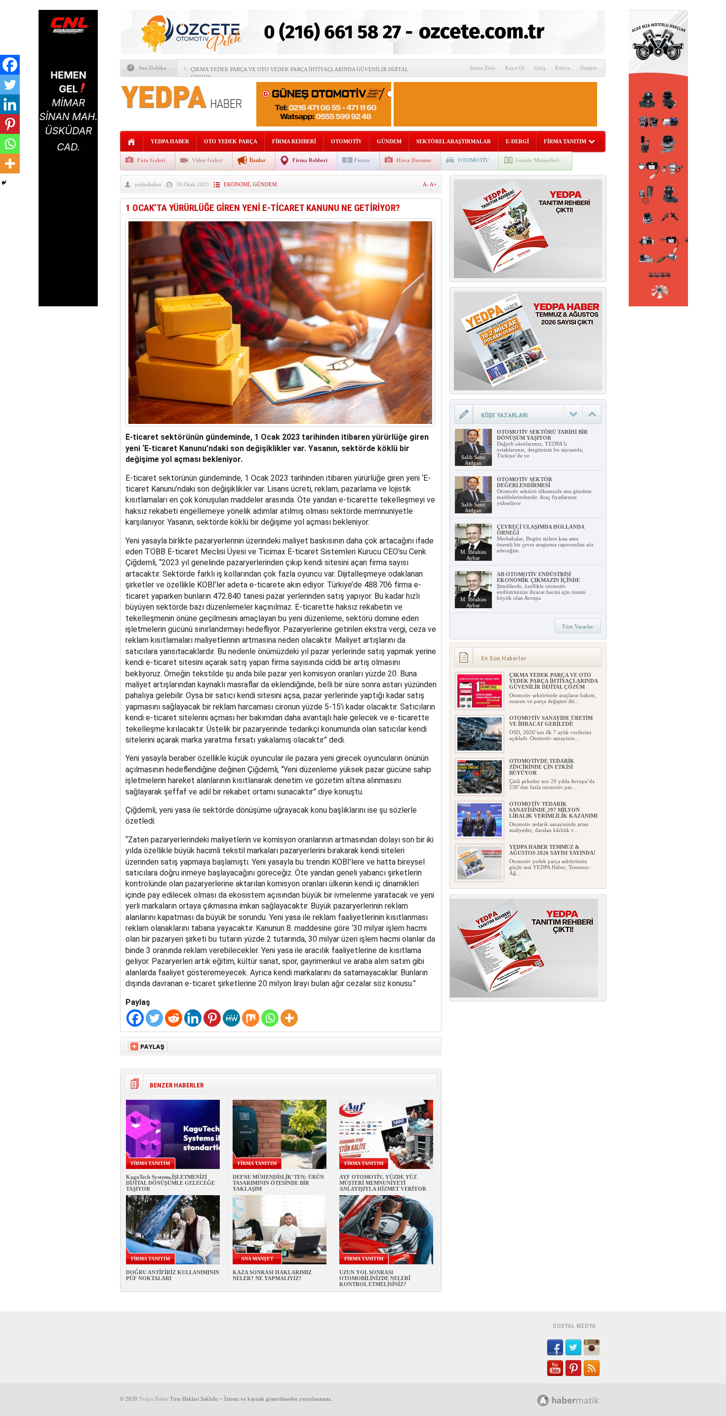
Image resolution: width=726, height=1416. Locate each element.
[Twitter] (154, 1018)
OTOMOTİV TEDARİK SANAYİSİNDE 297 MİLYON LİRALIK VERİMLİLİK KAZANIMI (553, 810)
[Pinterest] (212, 1018)
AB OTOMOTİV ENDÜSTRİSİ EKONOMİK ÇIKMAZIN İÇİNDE (538, 577)
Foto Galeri (151, 160)
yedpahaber (148, 184)
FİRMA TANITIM (565, 141)
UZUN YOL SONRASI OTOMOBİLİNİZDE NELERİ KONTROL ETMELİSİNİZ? (374, 1278)
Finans (362, 160)
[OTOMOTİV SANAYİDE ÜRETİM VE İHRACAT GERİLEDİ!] (479, 748)
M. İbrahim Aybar (473, 555)
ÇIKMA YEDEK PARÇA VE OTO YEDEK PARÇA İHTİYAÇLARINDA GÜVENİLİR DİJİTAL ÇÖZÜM (553, 681)
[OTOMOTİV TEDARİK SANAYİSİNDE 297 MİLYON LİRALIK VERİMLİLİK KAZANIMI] (479, 834)
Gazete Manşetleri (537, 160)
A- (426, 184)
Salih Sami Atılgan (473, 460)
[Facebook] (135, 1018)
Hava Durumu (414, 160)
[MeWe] (231, 1018)
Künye (562, 68)
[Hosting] (543, 1400)
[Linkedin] (193, 1018)
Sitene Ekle (482, 68)
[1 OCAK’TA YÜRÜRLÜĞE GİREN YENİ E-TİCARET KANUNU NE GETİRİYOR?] (280, 429)
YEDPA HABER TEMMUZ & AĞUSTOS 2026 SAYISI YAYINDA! (552, 850)
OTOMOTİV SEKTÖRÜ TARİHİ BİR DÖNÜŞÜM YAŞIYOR (542, 435)
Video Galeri (207, 160)
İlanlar (257, 160)
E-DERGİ (517, 141)
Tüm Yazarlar (577, 626)
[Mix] (250, 1018)
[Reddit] (173, 1018)
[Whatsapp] (270, 1018)
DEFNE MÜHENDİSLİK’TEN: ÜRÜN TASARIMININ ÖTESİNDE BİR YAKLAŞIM (278, 1183)
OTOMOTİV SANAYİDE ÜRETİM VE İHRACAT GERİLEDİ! (551, 721)
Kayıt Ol (514, 68)
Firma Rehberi (309, 160)
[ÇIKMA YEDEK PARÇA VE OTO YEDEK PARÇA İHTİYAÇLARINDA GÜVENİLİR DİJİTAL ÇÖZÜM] (479, 705)
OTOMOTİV (346, 141)
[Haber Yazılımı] (579, 1400)
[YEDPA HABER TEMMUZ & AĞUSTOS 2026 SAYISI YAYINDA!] (479, 877)
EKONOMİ (237, 184)
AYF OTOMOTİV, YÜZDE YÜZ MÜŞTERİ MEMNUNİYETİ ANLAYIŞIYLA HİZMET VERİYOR (382, 1183)
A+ (433, 184)
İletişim (588, 68)
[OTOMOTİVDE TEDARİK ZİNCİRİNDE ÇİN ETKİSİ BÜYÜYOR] (479, 791)
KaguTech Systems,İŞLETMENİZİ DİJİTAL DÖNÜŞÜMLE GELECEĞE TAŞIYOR (170, 1183)
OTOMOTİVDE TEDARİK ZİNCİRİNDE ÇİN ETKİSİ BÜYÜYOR (541, 767)
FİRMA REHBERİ (294, 141)
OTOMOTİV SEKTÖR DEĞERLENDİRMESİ (524, 482)
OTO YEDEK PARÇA (230, 141)
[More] (289, 1018)
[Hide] (4, 183)
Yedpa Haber (153, 1399)
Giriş (539, 68)
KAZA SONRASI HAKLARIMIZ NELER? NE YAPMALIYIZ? (272, 1275)
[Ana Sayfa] (131, 142)
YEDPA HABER (170, 141)
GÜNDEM (389, 141)
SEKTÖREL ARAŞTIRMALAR (453, 141)
